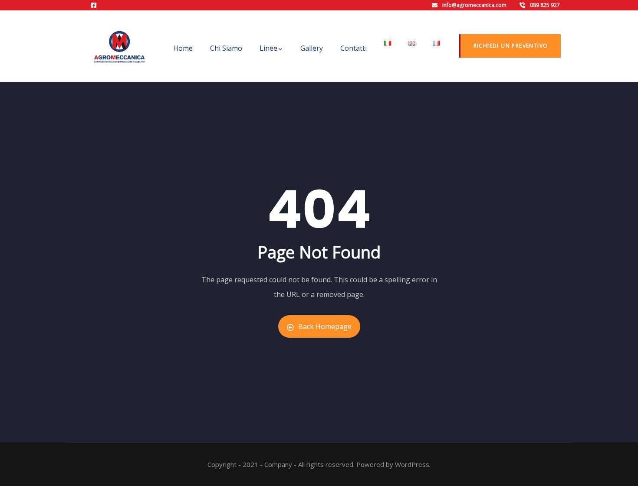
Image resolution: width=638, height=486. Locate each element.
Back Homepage (325, 326)
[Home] (119, 47)
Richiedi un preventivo (511, 45)
